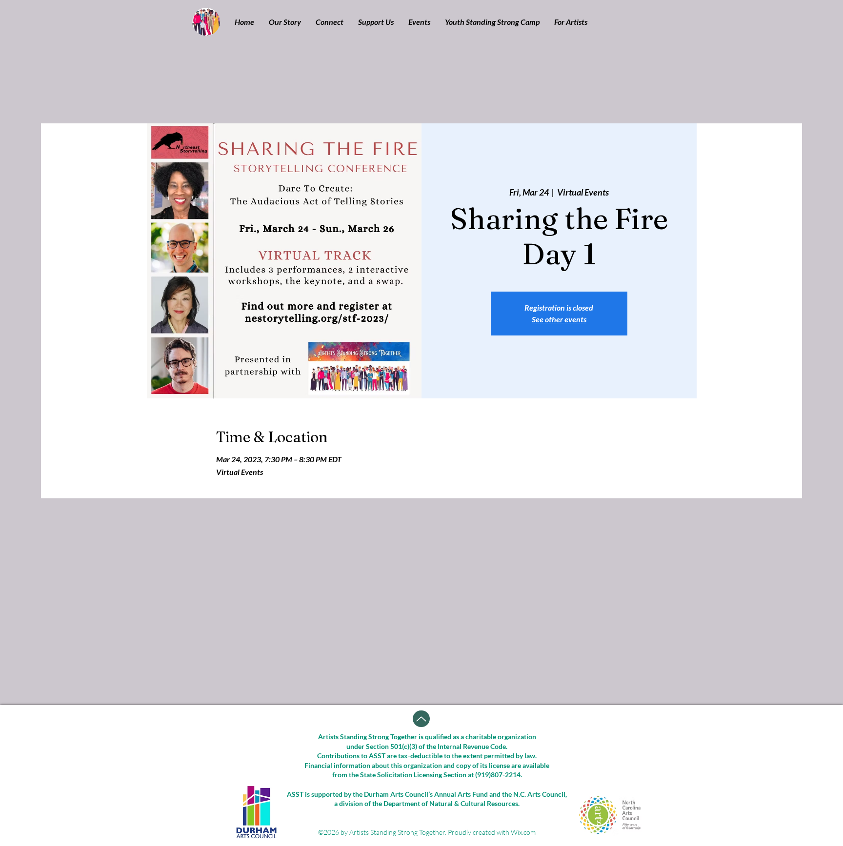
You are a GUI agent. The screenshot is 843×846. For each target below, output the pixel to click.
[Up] (421, 718)
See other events (559, 319)
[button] (284, 22)
